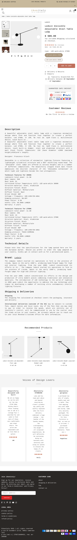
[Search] (3, 13)
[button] (74, 11)
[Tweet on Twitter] (15, 56)
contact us (42, 488)
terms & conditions (9, 516)
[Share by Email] (31, 56)
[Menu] (2, 9)
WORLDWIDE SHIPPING (9, 2)
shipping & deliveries (47, 483)
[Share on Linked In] (21, 56)
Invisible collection (58, 169)
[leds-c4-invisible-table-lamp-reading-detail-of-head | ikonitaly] (5, 42)
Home (3, 16)
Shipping (61, 39)
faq (39, 485)
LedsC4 (47, 22)
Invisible (10, 160)
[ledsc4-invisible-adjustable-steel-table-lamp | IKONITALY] (5, 25)
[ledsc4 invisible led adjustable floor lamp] (13, 347)
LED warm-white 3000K (53, 60)
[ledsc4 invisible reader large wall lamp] (64, 347)
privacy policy (7, 511)
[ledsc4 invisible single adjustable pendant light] (38, 347)
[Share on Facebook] (11, 56)
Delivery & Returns (55, 72)
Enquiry (50, 74)
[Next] (38, 37)
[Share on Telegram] (25, 56)
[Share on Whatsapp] (28, 56)
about (40, 480)
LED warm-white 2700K (53, 55)
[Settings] (70, 11)
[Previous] (13, 37)
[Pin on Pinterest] (18, 56)
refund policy (6, 519)
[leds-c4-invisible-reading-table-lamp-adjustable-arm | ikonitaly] (5, 33)
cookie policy (6, 513)
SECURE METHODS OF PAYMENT (66, 2)
